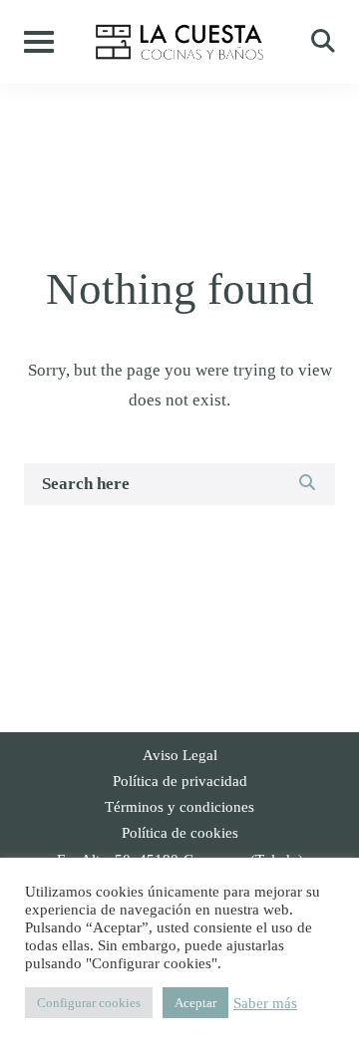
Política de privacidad (180, 781)
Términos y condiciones (179, 807)
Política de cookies (180, 833)
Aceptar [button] (195, 1002)
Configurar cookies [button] (89, 1002)
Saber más (265, 1003)
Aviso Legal (180, 755)
